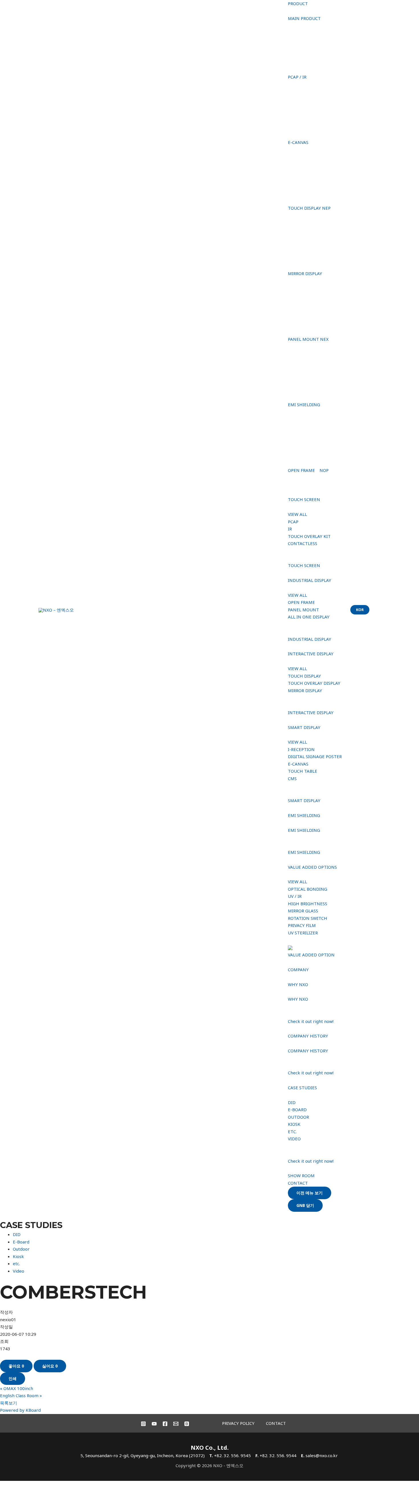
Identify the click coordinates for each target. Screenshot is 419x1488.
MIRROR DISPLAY (305, 690)
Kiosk (18, 1256)
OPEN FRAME (301, 602)
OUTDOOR (298, 1117)
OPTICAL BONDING (307, 889)
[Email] (175, 1423)
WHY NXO (298, 984)
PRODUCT (298, 3)
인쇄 (13, 1378)
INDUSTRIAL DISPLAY (309, 580)
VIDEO (294, 1138)
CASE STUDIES (302, 1087)
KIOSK (294, 1124)
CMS (292, 778)
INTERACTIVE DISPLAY (310, 653)
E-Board (21, 1242)
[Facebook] (165, 1423)
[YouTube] (154, 1423)
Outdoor (21, 1249)
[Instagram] (143, 1423)
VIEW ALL (297, 514)
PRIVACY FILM (302, 925)
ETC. (292, 1131)
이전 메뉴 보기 (309, 1192)
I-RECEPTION (301, 749)
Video (18, 1271)
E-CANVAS (298, 764)
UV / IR (295, 896)
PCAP (293, 521)
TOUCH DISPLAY (304, 676)
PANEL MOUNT (303, 609)
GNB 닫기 (305, 1205)
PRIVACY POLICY (238, 1423)
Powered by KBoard (20, 1410)
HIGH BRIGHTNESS (307, 903)
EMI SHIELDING (304, 815)
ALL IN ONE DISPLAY (308, 617)
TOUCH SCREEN (304, 499)
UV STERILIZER (303, 933)
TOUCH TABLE (302, 771)
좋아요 (16, 1366)
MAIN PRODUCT (304, 18)
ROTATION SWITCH (307, 918)
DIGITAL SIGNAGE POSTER (315, 756)
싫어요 (50, 1366)
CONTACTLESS (302, 543)
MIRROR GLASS (303, 911)
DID (292, 1102)
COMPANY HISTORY (308, 1036)
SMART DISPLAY (304, 727)
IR (290, 529)
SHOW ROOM (301, 1175)
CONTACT (298, 1183)
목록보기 (8, 1403)
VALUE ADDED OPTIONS (312, 867)
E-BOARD (297, 1109)
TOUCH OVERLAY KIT (309, 536)
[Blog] (186, 1423)
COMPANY (298, 969)
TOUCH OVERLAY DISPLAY (314, 683)
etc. (16, 1263)
